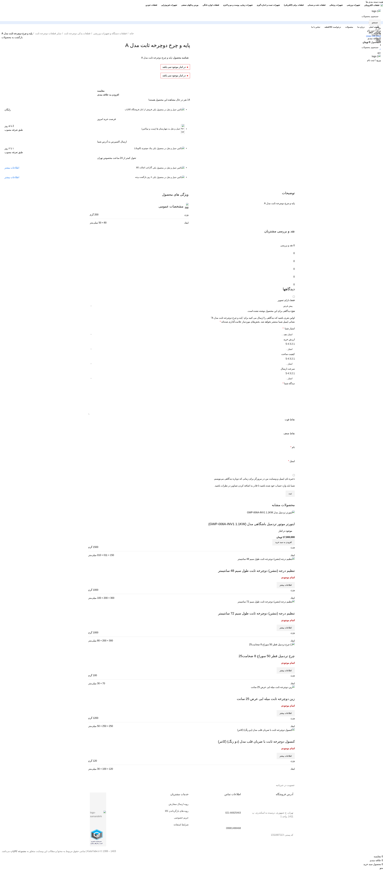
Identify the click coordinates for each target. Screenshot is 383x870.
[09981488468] (237, 821)
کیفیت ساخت (288, 354)
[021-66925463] (237, 806)
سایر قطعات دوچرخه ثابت (48, 33)
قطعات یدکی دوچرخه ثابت (76, 33)
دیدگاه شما (289, 383)
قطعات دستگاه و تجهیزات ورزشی (110, 33)
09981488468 (233, 828)
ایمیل (291, 461)
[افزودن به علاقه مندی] (275, 735)
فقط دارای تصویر (286, 300)
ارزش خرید (289, 339)
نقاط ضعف (289, 433)
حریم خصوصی (181, 817)
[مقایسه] (291, 735)
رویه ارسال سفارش (179, 804)
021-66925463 (233, 812)
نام (292, 447)
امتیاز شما (289, 328)
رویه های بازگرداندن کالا (177, 811)
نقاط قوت (290, 419)
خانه (131, 33)
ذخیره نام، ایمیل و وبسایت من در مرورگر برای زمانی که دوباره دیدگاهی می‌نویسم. (254, 479)
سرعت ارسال (288, 368)
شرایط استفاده (181, 824)
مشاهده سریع (283, 735)
